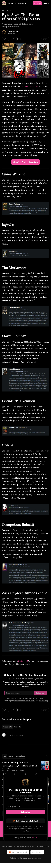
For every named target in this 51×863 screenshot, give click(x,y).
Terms (31, 846)
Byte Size (6, 10)
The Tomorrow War (29, 86)
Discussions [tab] (20, 756)
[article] (25, 768)
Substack (13, 858)
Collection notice (42, 846)
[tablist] (12, 727)
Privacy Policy (25, 831)
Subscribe (37, 3)
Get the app (37, 852)
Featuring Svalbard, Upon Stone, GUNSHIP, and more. (19, 767)
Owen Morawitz (13, 31)
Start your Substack (19, 852)
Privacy (25, 846)
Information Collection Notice (29, 829)
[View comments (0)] (12, 39)
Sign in (46, 3)
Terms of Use (37, 826)
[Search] (46, 756)
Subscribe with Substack (27, 821)
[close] (44, 779)
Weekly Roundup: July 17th (15, 762)
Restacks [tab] (17, 727)
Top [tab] (4, 756)
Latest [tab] (10, 756)
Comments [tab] (7, 727)
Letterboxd (23, 661)
